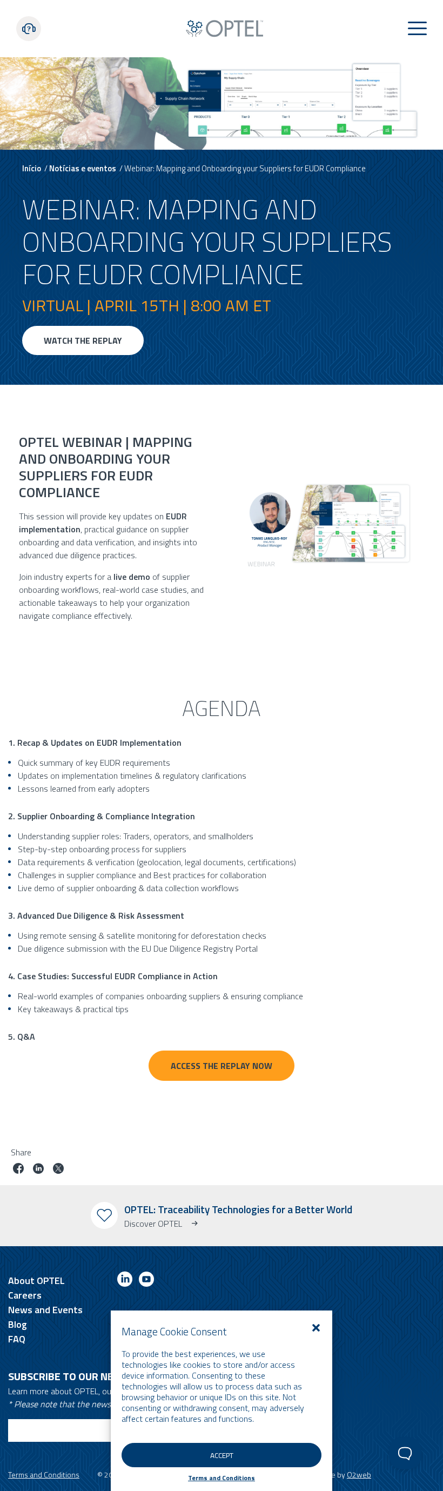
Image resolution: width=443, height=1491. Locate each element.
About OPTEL (36, 1280)
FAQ (16, 1339)
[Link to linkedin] (125, 1281)
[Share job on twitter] (58, 1169)
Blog (17, 1324)
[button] (316, 1327)
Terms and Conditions (221, 1478)
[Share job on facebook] (18, 1169)
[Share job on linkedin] (38, 1169)
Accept (221, 1455)
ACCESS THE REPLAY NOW (221, 1065)
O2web (359, 1474)
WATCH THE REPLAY (83, 340)
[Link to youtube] (146, 1281)
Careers (25, 1295)
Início (31, 168)
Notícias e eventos (82, 168)
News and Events (45, 1309)
